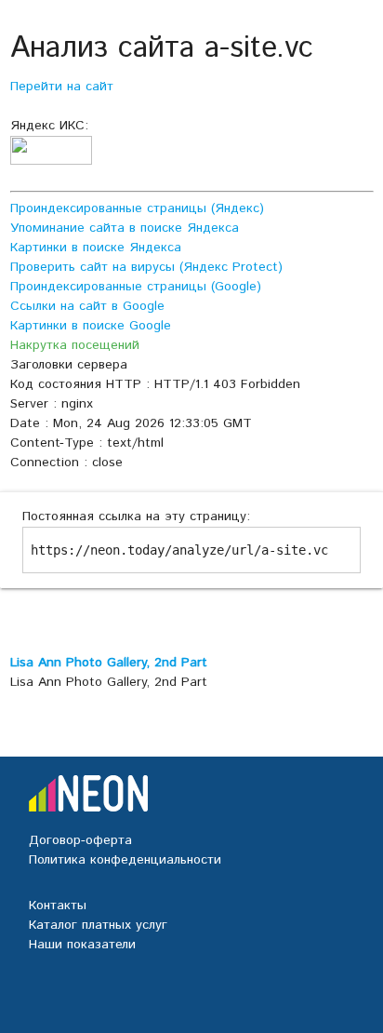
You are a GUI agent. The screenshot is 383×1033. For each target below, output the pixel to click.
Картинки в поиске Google (90, 325)
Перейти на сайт (61, 86)
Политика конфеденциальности (125, 860)
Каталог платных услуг (98, 925)
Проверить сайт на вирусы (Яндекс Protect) (146, 267)
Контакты (57, 905)
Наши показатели (82, 944)
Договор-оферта (80, 840)
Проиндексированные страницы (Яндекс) (137, 208)
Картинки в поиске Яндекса (95, 247)
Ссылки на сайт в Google (87, 306)
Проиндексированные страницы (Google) (135, 286)
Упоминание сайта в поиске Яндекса (124, 228)
